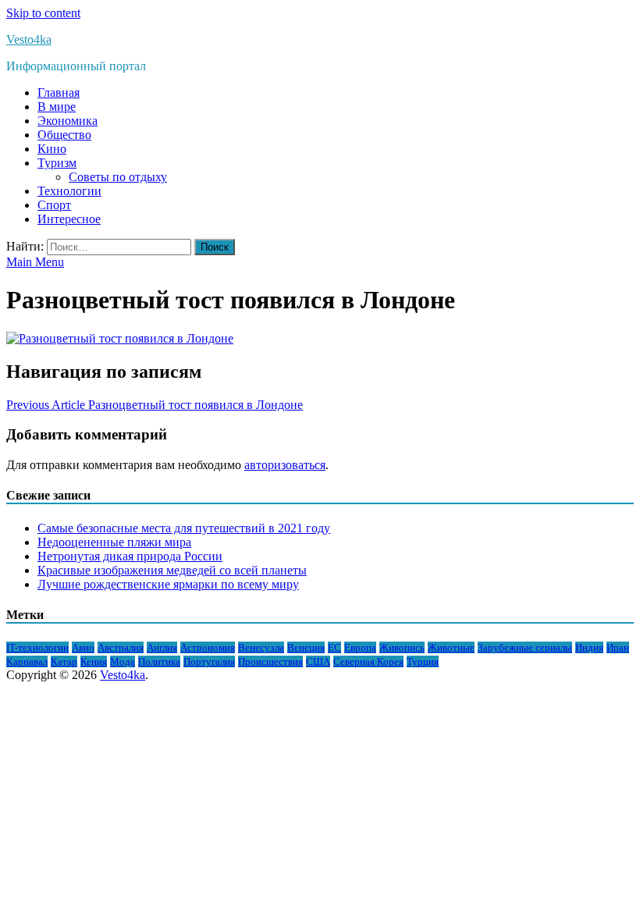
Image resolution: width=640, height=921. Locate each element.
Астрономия (207, 647)
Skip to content (43, 13)
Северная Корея (368, 661)
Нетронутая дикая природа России (129, 556)
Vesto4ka (29, 39)
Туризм (56, 162)
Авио (83, 647)
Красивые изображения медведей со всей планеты (172, 570)
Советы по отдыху (118, 176)
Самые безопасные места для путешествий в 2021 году (183, 528)
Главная (58, 92)
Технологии (69, 190)
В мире (56, 106)
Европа (360, 647)
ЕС (334, 647)
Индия (589, 647)
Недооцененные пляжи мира (114, 542)
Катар (64, 661)
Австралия (121, 647)
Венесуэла (261, 647)
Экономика (67, 120)
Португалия (209, 661)
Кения (93, 661)
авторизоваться (284, 464)
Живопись (402, 647)
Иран (617, 647)
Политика (159, 661)
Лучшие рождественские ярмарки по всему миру (168, 584)
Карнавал (27, 661)
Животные (451, 647)
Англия (162, 647)
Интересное (69, 219)
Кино (51, 148)
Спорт (54, 205)
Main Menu (35, 261)
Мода (122, 661)
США (318, 661)
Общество (64, 134)
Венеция (306, 647)
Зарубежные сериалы (525, 647)
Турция (423, 661)
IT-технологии (37, 647)
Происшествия (270, 661)
